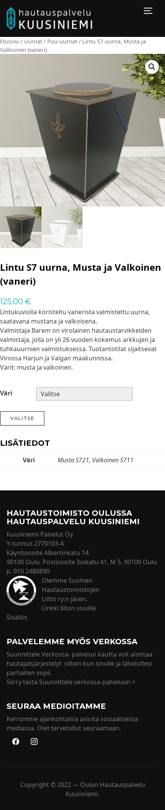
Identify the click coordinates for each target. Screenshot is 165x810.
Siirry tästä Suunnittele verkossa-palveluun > (71, 682)
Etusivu (9, 41)
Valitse (22, 418)
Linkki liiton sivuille (69, 608)
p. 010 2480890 (28, 571)
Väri (6, 393)
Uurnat (33, 41)
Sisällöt (17, 617)
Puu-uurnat (62, 41)
